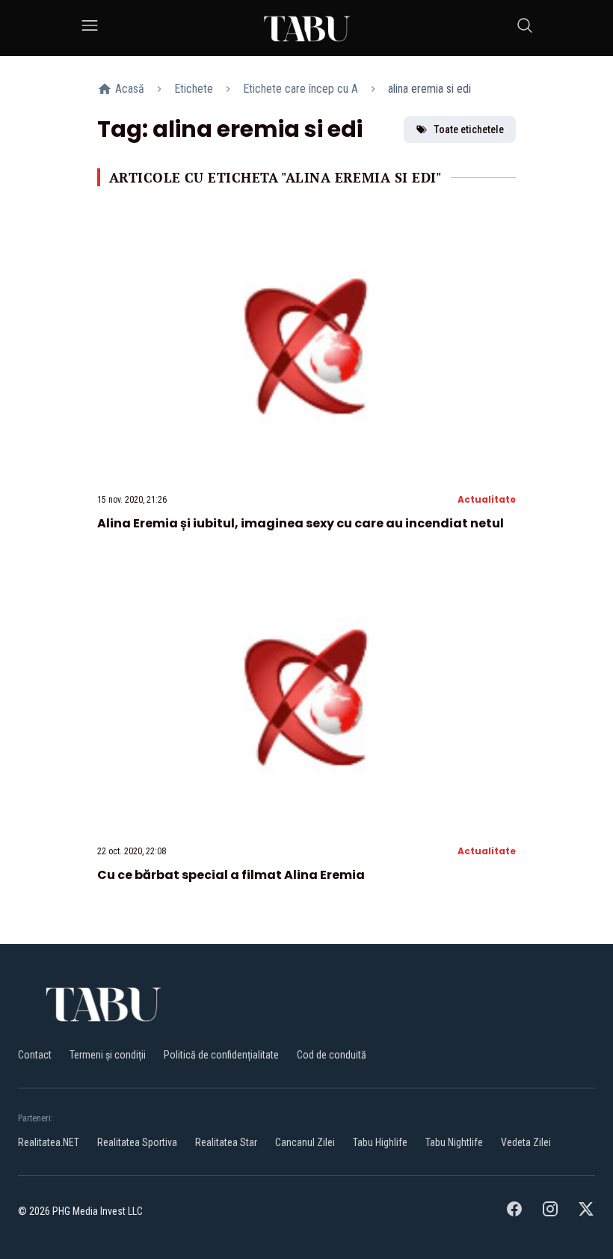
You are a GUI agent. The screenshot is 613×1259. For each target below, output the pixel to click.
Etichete (193, 89)
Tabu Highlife (380, 1142)
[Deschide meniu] (89, 28)
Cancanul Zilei (305, 1142)
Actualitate (487, 499)
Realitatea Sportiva (137, 1142)
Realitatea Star (226, 1142)
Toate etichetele (469, 129)
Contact (35, 1055)
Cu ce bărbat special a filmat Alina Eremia (231, 874)
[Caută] (525, 28)
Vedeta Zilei (526, 1142)
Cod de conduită (331, 1055)
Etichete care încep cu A (300, 89)
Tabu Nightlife (454, 1142)
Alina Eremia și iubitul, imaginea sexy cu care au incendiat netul (300, 523)
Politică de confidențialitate (221, 1055)
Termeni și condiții (108, 1055)
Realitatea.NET (48, 1142)
